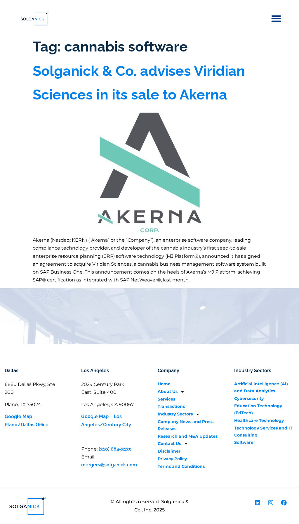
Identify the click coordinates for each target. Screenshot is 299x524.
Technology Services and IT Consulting (263, 431)
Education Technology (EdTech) (258, 409)
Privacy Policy (172, 458)
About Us (168, 391)
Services (166, 399)
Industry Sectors (175, 414)
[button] (276, 18)
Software (243, 442)
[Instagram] (271, 502)
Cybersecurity (249, 398)
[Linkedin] (257, 502)
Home (164, 383)
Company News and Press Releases (185, 425)
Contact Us (169, 443)
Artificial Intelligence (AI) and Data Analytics (261, 387)
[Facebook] (284, 502)
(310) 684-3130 (115, 449)
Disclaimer (169, 451)
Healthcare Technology (259, 420)
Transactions (171, 406)
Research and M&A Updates (188, 436)
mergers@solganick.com (109, 465)
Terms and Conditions (181, 466)
